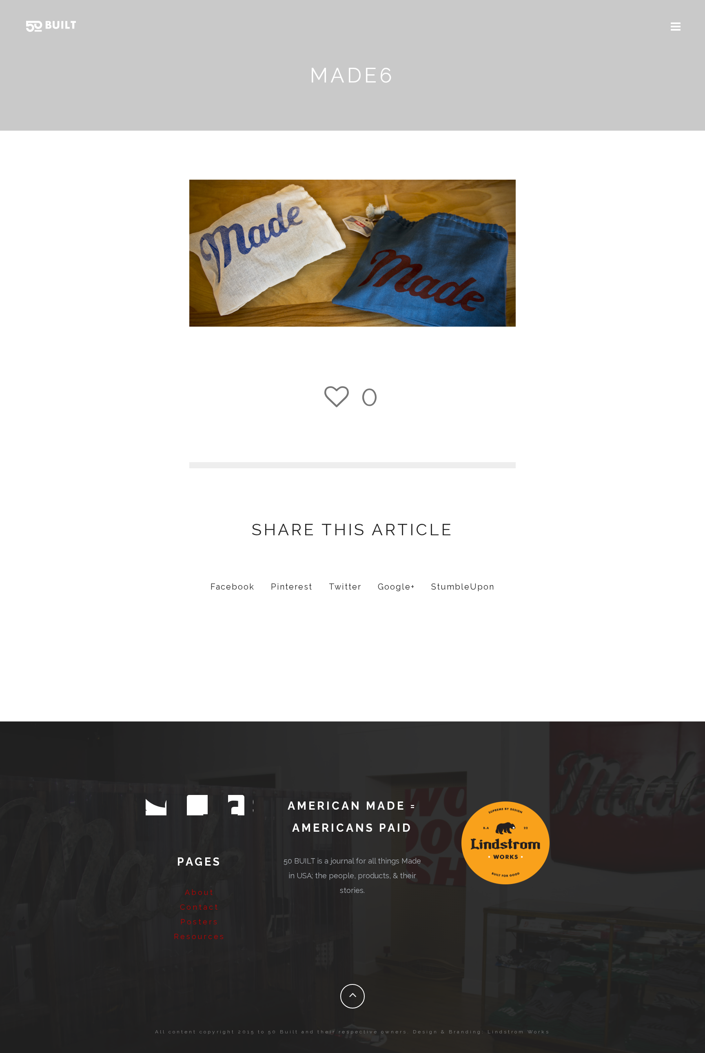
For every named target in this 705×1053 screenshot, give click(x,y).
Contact (199, 907)
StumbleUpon (462, 587)
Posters (199, 921)
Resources (199, 936)
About (199, 892)
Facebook (233, 587)
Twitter (345, 587)
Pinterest (292, 587)
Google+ (396, 587)
